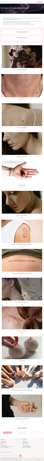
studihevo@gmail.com (28, 446)
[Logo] (5, 2)
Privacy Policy (36, 459)
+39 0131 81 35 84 (26, 445)
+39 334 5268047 (4, 445)
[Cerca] (20, 456)
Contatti (40, 459)
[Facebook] (28, 459)
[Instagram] (31, 459)
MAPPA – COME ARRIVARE (5, 447)
